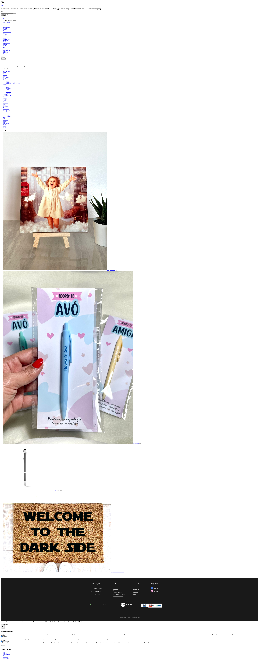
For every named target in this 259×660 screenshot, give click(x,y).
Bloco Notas (6, 77)
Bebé (4, 76)
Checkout (135, 594)
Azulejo (5, 28)
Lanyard (8, 89)
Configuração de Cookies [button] (6, 623)
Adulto (4, 72)
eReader (7, 81)
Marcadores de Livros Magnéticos (13, 83)
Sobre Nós (5, 52)
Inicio (4, 51)
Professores (8, 116)
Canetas (7, 87)
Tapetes (4, 41)
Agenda (5, 73)
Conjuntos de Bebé (7, 32)
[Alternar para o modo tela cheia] (3, 645)
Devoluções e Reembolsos (119, 594)
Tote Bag (5, 44)
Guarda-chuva (9, 88)
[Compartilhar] (2, 645)
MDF (4, 104)
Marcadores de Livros (10, 82)
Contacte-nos (6, 53)
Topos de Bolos (6, 43)
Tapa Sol (8, 93)
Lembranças (5, 36)
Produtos (115, 590)
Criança (5, 98)
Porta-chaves (8, 92)
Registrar (8, 22)
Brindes (5, 29)
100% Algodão (6, 27)
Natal (4, 38)
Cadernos (8, 86)
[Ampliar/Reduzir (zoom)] (4, 645)
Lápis (7, 90)
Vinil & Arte (3, 5)
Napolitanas (5, 106)
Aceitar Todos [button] (15, 623)
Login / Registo (136, 589)
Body (4, 78)
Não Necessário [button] (4, 640)
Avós (7, 111)
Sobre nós (115, 589)
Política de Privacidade (118, 596)
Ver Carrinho (135, 592)
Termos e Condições (117, 592)
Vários (4, 127)
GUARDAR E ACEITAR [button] (6, 644)
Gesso (4, 35)
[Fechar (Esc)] (1, 645)
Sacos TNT (5, 117)
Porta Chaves (6, 109)
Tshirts (4, 45)
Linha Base (5, 103)
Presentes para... (6, 110)
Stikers (4, 118)
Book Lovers (6, 79)
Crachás (5, 33)
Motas (4, 105)
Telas (4, 122)
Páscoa (7, 115)
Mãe (4, 47)
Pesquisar (3, 15)
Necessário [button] (3, 635)
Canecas (5, 30)
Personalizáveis (6, 39)
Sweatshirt (5, 40)
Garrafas (5, 34)
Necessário (4, 636)
